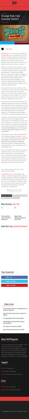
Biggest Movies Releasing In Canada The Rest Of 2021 (20, 217)
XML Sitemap (5, 386)
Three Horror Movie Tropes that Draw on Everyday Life (6, 217)
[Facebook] (11, 415)
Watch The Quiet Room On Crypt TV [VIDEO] (13, 329)
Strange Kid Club (13, 198)
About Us (3, 368)
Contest (15, 195)
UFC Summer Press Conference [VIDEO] (12, 326)
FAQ (2, 371)
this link (24, 134)
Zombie (25, 93)
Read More (24, 356)
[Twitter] (16, 415)
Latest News (4, 22)
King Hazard (9, 49)
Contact (3, 374)
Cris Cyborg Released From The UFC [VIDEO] (13, 318)
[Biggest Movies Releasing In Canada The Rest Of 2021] (21, 210)
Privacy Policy (5, 389)
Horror (4, 198)
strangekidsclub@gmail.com (16, 136)
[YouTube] (13, 415)
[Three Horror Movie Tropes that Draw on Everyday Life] (8, 210)
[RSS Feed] (18, 415)
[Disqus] (14, 249)
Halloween (4, 57)
